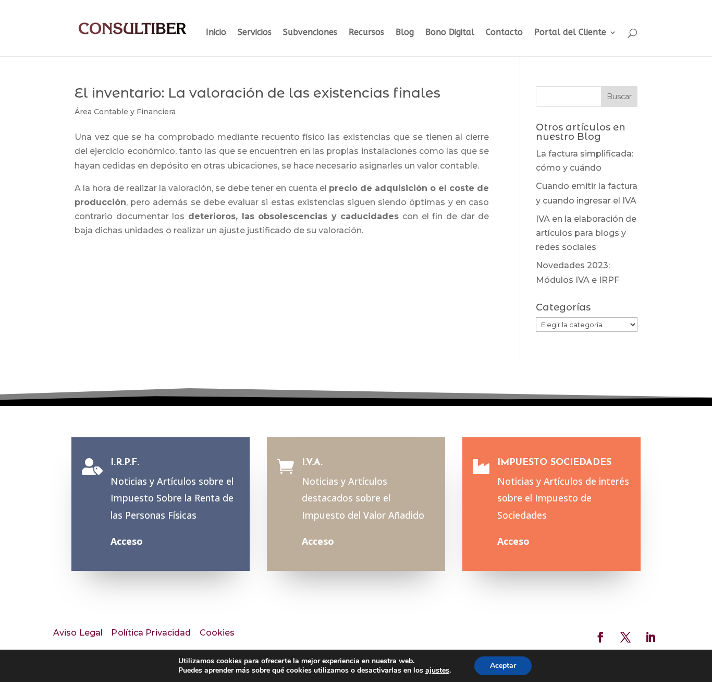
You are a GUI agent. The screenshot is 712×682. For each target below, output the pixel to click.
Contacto (504, 33)
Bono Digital (449, 33)
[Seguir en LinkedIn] (650, 637)
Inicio (216, 33)
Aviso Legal (78, 633)
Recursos (366, 33)
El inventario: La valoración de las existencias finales (257, 93)
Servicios (255, 33)
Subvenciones (310, 33)
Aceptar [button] (503, 666)
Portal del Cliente (570, 33)
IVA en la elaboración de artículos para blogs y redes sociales (586, 233)
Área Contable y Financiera (125, 111)
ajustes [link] (437, 670)
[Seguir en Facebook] (600, 637)
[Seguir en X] (625, 637)
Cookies (217, 633)
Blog (405, 33)
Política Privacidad (151, 633)
